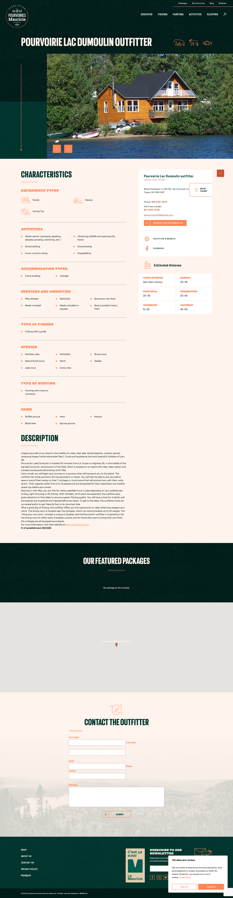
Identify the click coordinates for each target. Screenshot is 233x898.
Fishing (162, 14)
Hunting (178, 14)
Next (68, 149)
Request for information (168, 223)
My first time (198, 3)
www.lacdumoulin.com (77, 524)
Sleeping (212, 14)
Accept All (211, 887)
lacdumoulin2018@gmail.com (158, 215)
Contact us (27, 862)
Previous (57, 149)
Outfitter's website (164, 239)
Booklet (222, 3)
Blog (212, 3)
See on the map (203, 190)
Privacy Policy (185, 877)
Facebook (158, 248)
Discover (147, 14)
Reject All (184, 887)
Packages (182, 3)
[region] (198, 874)
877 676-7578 (152, 209)
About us (26, 856)
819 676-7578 (159, 202)
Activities (195, 14)
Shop (24, 849)
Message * (73, 784)
